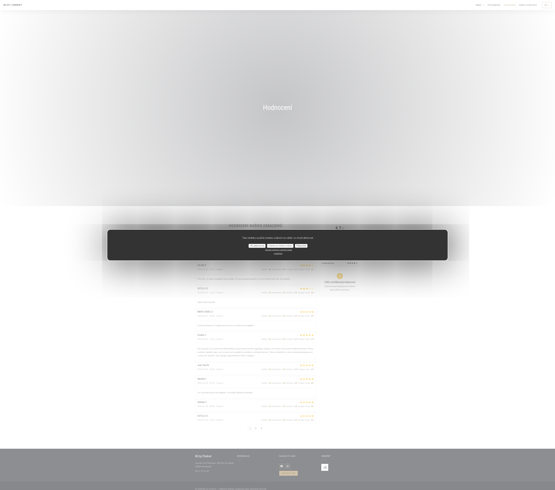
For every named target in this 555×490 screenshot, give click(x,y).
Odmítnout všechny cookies (280, 245)
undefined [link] (278, 253)
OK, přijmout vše (257, 245)
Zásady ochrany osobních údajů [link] (278, 250)
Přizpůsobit (301, 245)
